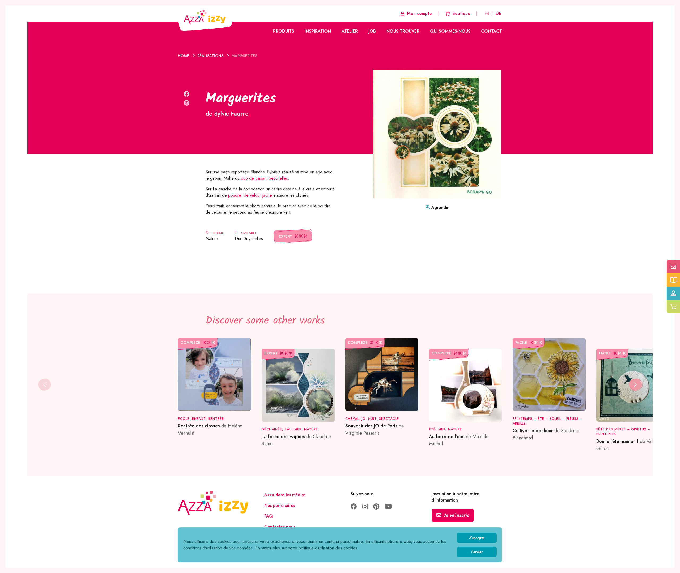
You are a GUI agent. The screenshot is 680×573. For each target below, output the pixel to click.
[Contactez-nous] (673, 266)
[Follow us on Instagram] (365, 507)
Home (184, 55)
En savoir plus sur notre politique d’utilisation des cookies (306, 548)
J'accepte (477, 538)
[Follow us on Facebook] (354, 507)
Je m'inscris (456, 516)
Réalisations (210, 55)
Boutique (461, 13)
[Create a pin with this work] (186, 103)
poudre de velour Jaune (249, 195)
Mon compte (419, 13)
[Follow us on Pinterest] (376, 507)
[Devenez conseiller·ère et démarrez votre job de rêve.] (673, 293)
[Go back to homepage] (205, 18)
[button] (635, 385)
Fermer (477, 552)
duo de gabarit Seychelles (264, 178)
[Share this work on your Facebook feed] (187, 94)
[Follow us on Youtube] (388, 507)
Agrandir (439, 207)
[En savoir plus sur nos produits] (673, 279)
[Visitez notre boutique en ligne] (673, 306)
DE (498, 13)
